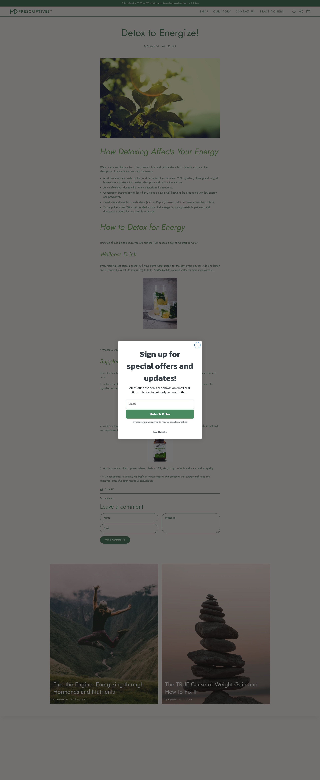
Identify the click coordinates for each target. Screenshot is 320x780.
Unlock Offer (160, 414)
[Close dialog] (197, 345)
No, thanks (160, 432)
